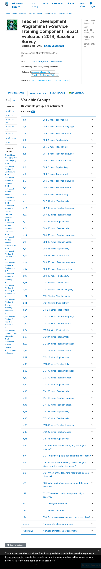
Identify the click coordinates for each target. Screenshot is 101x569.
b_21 (25, 289)
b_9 (24, 180)
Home (7, 14)
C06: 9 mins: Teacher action (57, 187)
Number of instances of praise (58, 524)
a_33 (25, 391)
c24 (24, 517)
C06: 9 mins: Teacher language (58, 180)
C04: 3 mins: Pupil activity (55, 140)
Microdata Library (17, 5)
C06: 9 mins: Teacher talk (55, 174)
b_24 (25, 316)
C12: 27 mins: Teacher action (57, 350)
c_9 (24, 187)
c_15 (25, 242)
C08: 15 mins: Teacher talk (56, 228)
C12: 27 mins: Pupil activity (56, 357)
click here (50, 560)
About (45, 3)
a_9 (24, 174)
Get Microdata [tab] (77, 93)
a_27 (25, 337)
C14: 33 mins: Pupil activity (56, 411)
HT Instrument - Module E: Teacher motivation (10, 225)
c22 (24, 503)
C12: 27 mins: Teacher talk (56, 337)
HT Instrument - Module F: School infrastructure (10, 240)
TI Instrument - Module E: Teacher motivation (10, 319)
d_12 (25, 221)
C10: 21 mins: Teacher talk (56, 282)
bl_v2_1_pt (10, 142)
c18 (24, 462)
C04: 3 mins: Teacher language (58, 126)
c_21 (25, 296)
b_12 (25, 208)
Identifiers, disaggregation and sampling (11, 158)
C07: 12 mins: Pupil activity (56, 221)
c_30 (25, 377)
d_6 (24, 167)
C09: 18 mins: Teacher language (59, 262)
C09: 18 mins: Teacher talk (56, 255)
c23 (24, 510)
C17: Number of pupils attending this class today (67, 455)
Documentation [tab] (57, 93)
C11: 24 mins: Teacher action (57, 323)
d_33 (25, 411)
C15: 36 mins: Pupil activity (56, 438)
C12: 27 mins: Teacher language (58, 343)
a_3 (24, 119)
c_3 (24, 133)
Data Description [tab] (38, 93)
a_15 (25, 228)
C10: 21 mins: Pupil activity (56, 303)
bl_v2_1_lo (9, 134)
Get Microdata (55, 46)
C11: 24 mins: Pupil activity (56, 330)
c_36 (25, 432)
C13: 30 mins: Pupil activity (56, 384)
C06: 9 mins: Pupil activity (55, 194)
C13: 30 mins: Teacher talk (56, 364)
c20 (24, 483)
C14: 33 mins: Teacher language (59, 398)
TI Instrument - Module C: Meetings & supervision (10, 288)
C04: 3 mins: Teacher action (57, 133)
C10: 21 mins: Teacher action (57, 296)
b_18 (25, 262)
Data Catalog (34, 4)
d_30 (25, 384)
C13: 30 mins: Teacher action (57, 377)
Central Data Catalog (20, 14)
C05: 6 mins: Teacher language (58, 153)
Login (92, 6)
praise (26, 524)
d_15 (25, 248)
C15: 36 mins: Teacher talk (56, 418)
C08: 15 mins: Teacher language (59, 235)
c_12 (25, 214)
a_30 (25, 364)
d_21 (25, 303)
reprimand (28, 531)
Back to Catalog (16, 545)
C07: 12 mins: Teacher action (57, 214)
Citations (71, 3)
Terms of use (82, 4)
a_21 (25, 282)
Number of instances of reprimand (60, 531)
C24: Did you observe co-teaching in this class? (66, 517)
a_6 (24, 147)
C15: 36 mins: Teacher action (57, 432)
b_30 (25, 370)
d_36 (25, 438)
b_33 (25, 398)
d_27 (25, 357)
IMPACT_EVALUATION (39, 14)
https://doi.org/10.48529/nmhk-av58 (46, 61)
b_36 (25, 425)
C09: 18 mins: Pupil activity (56, 276)
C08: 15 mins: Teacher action (57, 242)
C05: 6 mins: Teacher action (57, 160)
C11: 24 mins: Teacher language (58, 316)
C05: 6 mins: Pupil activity (55, 167)
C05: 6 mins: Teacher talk (55, 147)
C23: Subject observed (54, 510)
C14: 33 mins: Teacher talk (56, 391)
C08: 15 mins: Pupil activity (56, 248)
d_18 (25, 276)
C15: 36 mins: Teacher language (58, 425)
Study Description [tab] (16, 93)
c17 (24, 455)
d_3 (24, 140)
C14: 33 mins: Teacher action (57, 404)
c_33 (25, 404)
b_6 (24, 153)
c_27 (25, 350)
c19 (24, 473)
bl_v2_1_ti (9, 115)
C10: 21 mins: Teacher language (58, 289)
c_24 (25, 323)
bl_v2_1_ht (10, 111)
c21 (24, 493)
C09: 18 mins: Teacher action (57, 269)
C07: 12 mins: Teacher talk (56, 201)
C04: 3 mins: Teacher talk (55, 119)
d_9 (24, 194)
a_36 (25, 418)
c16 (24, 445)
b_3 (24, 126)
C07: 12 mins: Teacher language (58, 208)
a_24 (25, 309)
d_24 (25, 330)
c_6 (24, 160)
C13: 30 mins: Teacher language (58, 370)
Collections (57, 3)
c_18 (25, 269)
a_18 (25, 255)
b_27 (25, 343)
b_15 (25, 235)
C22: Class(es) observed (55, 503)
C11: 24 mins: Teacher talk (56, 309)
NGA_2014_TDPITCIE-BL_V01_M (61, 14)
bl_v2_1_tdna (11, 138)
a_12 (25, 201)
